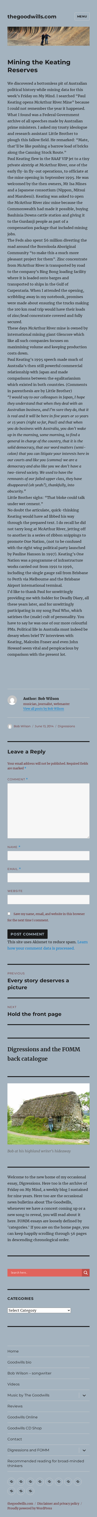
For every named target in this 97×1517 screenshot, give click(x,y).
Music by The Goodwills (28, 1395)
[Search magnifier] (86, 1273)
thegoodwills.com (31, 16)
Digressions (66, 726)
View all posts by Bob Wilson (43, 709)
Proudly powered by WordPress (29, 1508)
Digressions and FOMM (28, 1450)
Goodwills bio (19, 1362)
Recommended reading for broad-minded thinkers (45, 1463)
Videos (13, 1384)
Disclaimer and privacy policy (58, 1504)
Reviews (15, 1406)
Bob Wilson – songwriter (29, 1373)
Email (14, 869)
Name (14, 847)
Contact (14, 1439)
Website (15, 891)
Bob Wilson (22, 726)
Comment (17, 779)
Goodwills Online (22, 1417)
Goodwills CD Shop (24, 1428)
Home (13, 1351)
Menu (82, 16)
